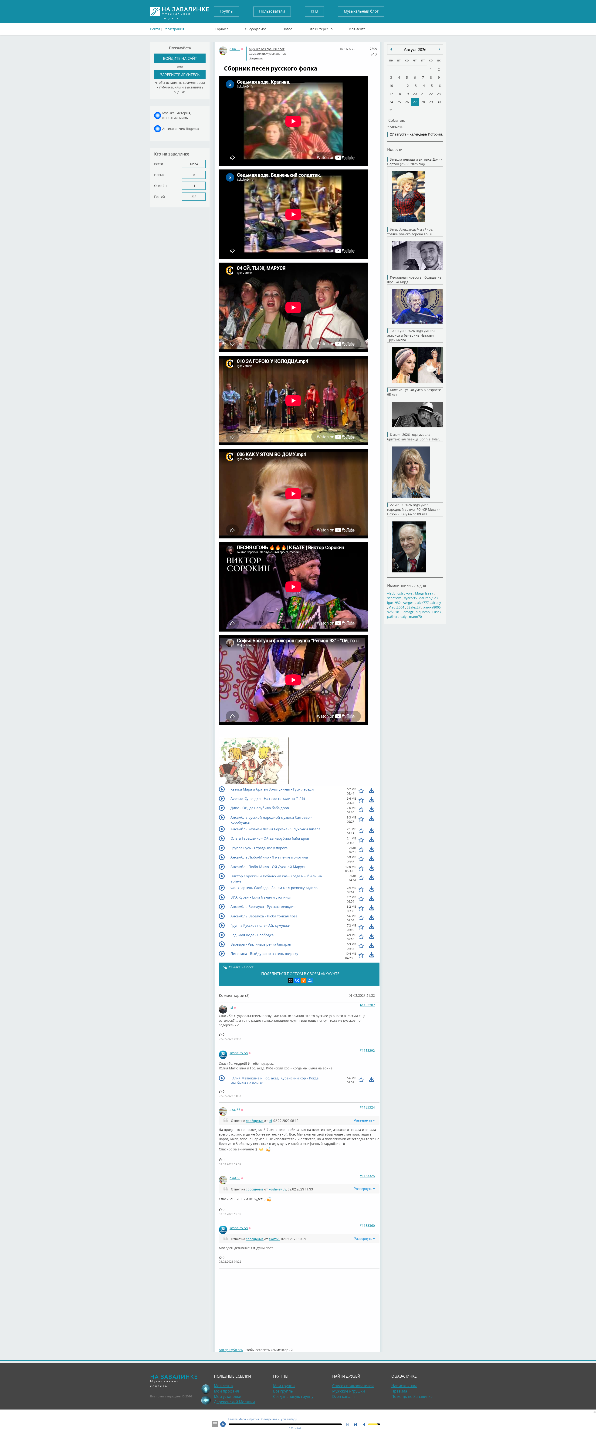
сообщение (255, 1121)
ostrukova (405, 593)
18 (399, 93)
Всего (158, 164)
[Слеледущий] (391, 49)
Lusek (436, 612)
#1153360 (367, 1225)
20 (415, 93)
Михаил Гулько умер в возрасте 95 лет (414, 392)
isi (231, 1007)
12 (407, 85)
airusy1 (437, 602)
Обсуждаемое (256, 28)
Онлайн (160, 185)
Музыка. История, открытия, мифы (176, 115)
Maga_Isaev (424, 593)
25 (399, 102)
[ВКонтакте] (297, 980)
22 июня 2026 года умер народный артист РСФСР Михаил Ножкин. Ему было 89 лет (413, 509)
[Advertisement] (299, 1305)
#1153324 (367, 1107)
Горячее (222, 28)
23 (439, 93)
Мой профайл (226, 1391)
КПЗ (314, 11)
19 (407, 93)
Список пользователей (353, 1385)
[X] (290, 980)
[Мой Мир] (310, 980)
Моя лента (357, 28)
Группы (226, 11)
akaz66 (235, 49)
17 (391, 93)
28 (423, 102)
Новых (159, 174)
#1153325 (367, 1175)
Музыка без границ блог (266, 49)
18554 (194, 164)
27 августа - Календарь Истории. (416, 134)
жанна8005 (432, 607)
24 (391, 102)
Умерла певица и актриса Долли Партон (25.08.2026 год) (415, 161)
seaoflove (394, 598)
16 (439, 85)
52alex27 (413, 607)
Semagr (407, 612)
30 (439, 102)
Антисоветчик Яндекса (180, 128)
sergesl (408, 602)
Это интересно (320, 28)
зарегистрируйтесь (180, 74)
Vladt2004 (396, 607)
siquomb (423, 612)
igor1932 (394, 602)
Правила (399, 1391)
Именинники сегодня (406, 585)
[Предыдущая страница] (205, 1400)
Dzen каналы (343, 1396)
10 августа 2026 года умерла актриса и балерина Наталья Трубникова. (411, 335)
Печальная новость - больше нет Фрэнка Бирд (415, 279)
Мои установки (227, 1396)
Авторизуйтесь (231, 1350)
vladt (391, 593)
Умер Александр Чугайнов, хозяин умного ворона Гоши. (410, 231)
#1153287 (367, 1005)
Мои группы (284, 1385)
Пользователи (272, 11)
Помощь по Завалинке (412, 1396)
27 (415, 102)
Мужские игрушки (348, 1391)
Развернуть (363, 1120)
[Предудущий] (439, 49)
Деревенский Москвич (234, 1401)
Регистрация (174, 29)
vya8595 (410, 598)
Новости (395, 149)
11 (193, 185)
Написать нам (404, 1385)
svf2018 (393, 612)
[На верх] (205, 1389)
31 (391, 110)
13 (415, 85)
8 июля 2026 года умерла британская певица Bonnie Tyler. (413, 436)
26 (407, 102)
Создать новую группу (293, 1396)
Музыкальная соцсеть (185, 11)
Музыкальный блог (361, 11)
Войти (155, 29)
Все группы (283, 1391)
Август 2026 (415, 49)
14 (423, 85)
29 (431, 102)
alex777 (423, 602)
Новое (287, 28)
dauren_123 (428, 598)
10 (391, 85)
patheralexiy (396, 616)
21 (423, 93)
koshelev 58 (239, 1053)
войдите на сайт (180, 58)
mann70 (415, 616)
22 (431, 93)
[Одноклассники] (303, 980)
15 (431, 85)
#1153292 (367, 1050)
